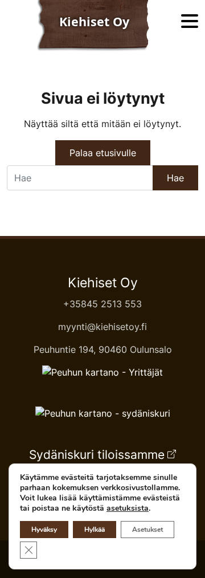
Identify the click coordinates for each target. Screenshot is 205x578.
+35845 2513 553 (102, 304)
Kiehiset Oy (103, 283)
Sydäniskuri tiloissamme (97, 454)
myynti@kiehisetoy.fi (102, 326)
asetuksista (127, 508)
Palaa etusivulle (102, 152)
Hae (175, 178)
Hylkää (94, 529)
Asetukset (147, 529)
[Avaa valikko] (189, 22)
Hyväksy (44, 529)
